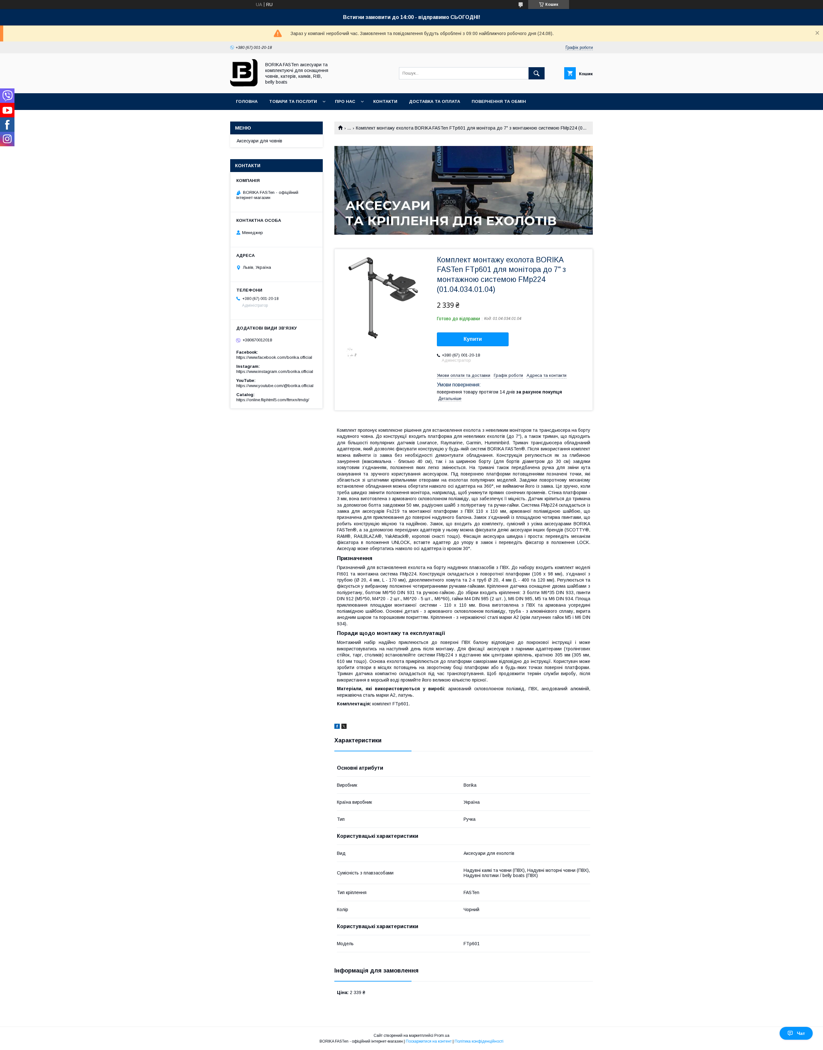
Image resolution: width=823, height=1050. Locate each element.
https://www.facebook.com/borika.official (274, 357)
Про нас (345, 101)
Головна (247, 101)
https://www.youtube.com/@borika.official (274, 385)
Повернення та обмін (499, 101)
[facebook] (337, 727)
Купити (473, 339)
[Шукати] (537, 73)
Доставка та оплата (434, 101)
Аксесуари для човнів (259, 140)
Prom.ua (441, 1035)
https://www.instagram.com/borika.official (274, 371)
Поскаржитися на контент (429, 1041)
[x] (344, 727)
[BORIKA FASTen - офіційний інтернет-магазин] (244, 84)
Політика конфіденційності (479, 1041)
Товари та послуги (293, 101)
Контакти (385, 101)
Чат (801, 1033)
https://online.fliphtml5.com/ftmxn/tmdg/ (272, 399)
